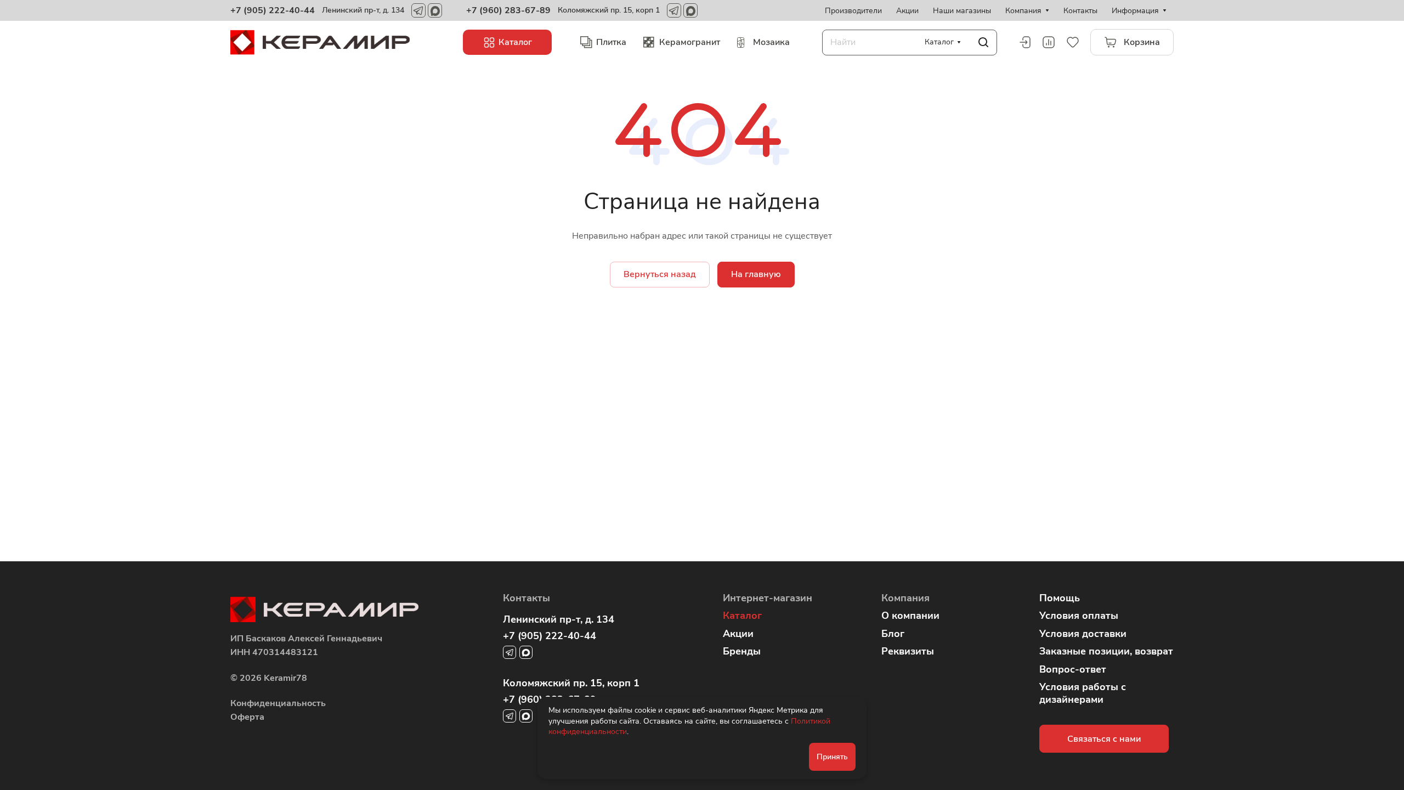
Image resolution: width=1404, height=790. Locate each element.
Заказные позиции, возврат (1106, 651)
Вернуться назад (660, 274)
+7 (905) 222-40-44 (272, 10)
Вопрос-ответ (1072, 669)
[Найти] (983, 42)
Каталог (742, 615)
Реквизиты (907, 651)
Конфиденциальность (278, 703)
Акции (738, 633)
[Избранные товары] (1072, 42)
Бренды (742, 651)
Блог (892, 633)
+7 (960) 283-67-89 (508, 10)
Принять (832, 757)
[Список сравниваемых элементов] (1048, 42)
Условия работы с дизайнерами (1082, 693)
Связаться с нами (1104, 739)
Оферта (247, 717)
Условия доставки (1082, 633)
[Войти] (1024, 42)
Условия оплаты (1078, 615)
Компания (905, 598)
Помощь (1059, 598)
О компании (910, 615)
